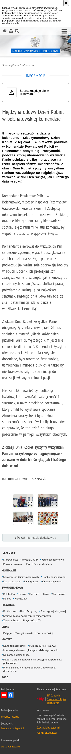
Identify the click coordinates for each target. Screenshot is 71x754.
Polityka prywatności (47, 732)
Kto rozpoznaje (12, 581)
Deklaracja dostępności (16, 654)
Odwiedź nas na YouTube (4, 695)
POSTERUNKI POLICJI (42, 645)
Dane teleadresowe (14, 645)
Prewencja (8, 605)
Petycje (7, 633)
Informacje (28, 65)
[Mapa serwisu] (11, 31)
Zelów (22, 594)
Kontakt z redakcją (10, 716)
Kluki (46, 594)
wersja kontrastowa (10, 746)
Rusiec (7, 598)
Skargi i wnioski (24, 633)
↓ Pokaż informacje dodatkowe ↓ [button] (35, 537)
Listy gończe (31, 581)
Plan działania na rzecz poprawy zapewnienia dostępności (29, 669)
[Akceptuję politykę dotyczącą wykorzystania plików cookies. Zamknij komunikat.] (66, 3)
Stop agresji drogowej (53, 611)
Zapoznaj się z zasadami (48, 727)
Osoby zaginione (52, 581)
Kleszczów (21, 598)
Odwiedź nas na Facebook (10, 695)
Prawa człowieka (12, 564)
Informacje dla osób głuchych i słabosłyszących (30, 650)
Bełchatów (9, 594)
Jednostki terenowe (53, 559)
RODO (5, 677)
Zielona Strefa (11, 620)
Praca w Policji (45, 633)
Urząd (5, 627)
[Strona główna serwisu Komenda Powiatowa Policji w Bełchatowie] (5, 31)
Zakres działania (42, 564)
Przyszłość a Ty (32, 620)
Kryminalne (9, 570)
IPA (28, 564)
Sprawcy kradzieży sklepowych (21, 576)
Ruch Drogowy (28, 611)
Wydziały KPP (30, 559)
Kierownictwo (10, 559)
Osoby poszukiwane (54, 576)
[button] (64, 31)
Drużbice (34, 594)
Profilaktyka (10, 611)
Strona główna (10, 65)
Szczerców (58, 594)
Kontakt (7, 639)
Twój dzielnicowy (12, 587)
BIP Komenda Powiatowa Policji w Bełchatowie (56, 699)
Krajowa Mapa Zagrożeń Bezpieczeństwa (27, 615)
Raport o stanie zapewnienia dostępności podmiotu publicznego (32, 661)
